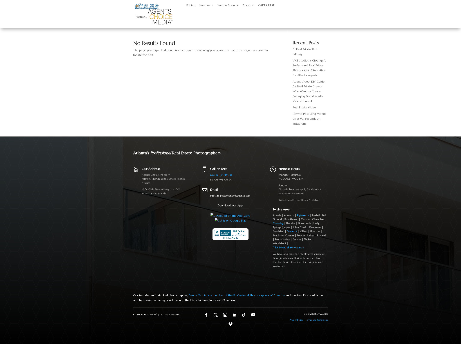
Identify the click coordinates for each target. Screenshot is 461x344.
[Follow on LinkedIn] (234, 315)
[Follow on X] (216, 315)
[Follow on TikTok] (244, 315)
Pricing (190, 5)
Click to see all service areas (289, 247)
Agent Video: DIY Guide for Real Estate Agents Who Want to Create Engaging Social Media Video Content (309, 91)
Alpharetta (303, 215)
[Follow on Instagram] (225, 315)
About (247, 5)
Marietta (292, 231)
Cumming (278, 223)
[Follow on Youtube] (253, 315)
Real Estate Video (304, 107)
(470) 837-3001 (221, 175)
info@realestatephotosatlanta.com (230, 195)
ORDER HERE (266, 5)
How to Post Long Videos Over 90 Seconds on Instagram (309, 118)
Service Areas (226, 5)
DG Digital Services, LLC (316, 314)
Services (204, 5)
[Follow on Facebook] (206, 315)
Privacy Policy (296, 319)
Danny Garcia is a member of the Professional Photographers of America (237, 295)
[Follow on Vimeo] (230, 324)
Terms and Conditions (317, 319)
